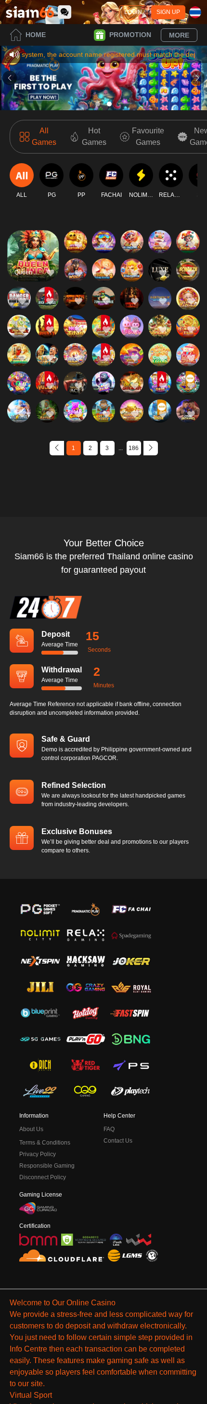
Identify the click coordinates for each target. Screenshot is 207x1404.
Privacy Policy (37, 1154)
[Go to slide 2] (109, 104)
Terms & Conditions (44, 1142)
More (179, 35)
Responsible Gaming (47, 1165)
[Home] (30, 12)
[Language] (195, 12)
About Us (31, 1129)
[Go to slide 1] (97, 104)
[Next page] (150, 448)
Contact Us (118, 1140)
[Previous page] (57, 448)
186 (134, 448)
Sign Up (168, 12)
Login (133, 12)
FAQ (109, 1129)
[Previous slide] (9, 78)
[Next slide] (197, 78)
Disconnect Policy (42, 1177)
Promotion (130, 35)
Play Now (33, 264)
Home (36, 35)
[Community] (64, 12)
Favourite (33, 242)
